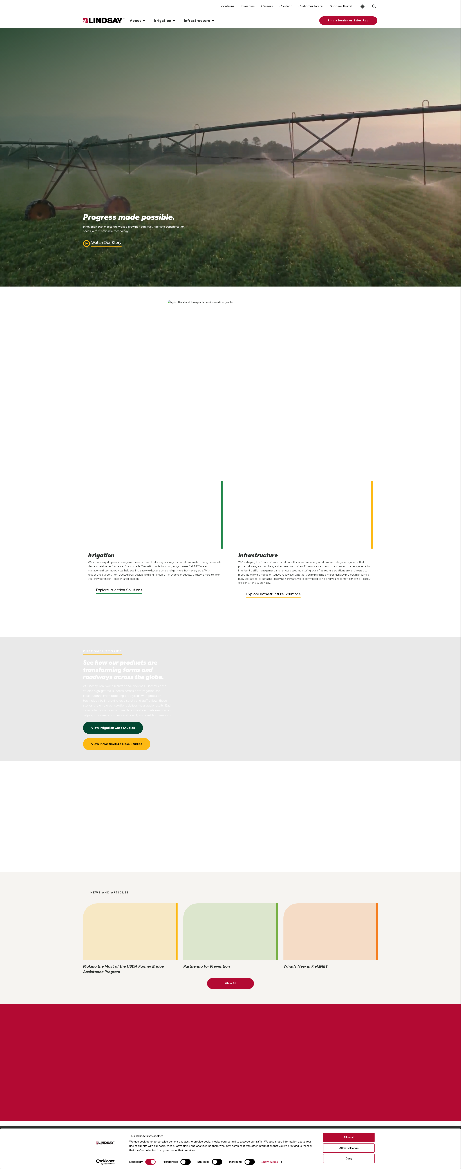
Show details (269, 1161)
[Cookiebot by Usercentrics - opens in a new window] (105, 1162)
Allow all (348, 1137)
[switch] (185, 1162)
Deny (349, 1158)
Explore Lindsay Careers (116, 1075)
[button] (348, 20)
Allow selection (349, 1148)
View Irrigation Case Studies (113, 728)
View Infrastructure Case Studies (116, 744)
